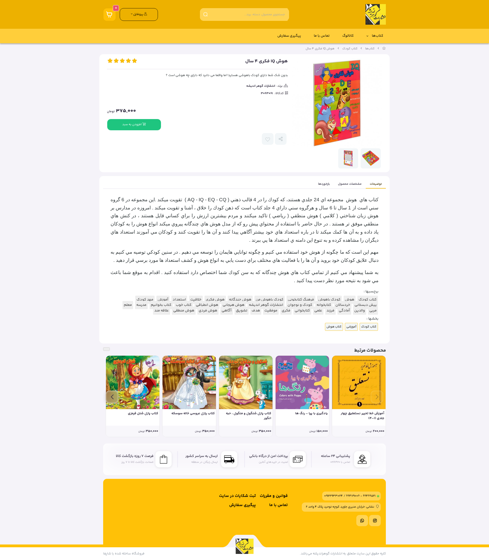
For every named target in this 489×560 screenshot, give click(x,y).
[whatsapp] (362, 520)
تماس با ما (322, 36)
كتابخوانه (324, 305)
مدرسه (141, 305)
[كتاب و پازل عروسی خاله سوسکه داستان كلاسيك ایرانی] (189, 382)
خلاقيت (195, 300)
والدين (359, 310)
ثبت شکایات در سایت (237, 496)
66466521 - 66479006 (360, 496)
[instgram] (375, 520)
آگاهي (227, 310)
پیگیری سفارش (289, 36)
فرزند (330, 310)
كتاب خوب (184, 305)
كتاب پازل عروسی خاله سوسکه (193, 413)
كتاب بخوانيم (161, 305)
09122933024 (333, 496)
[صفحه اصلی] (384, 48)
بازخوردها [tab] (324, 184)
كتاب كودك (350, 48)
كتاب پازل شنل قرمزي (143, 413)
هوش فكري (215, 300)
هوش (349, 300)
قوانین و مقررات (274, 496)
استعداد (179, 300)
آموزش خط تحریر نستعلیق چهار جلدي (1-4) (362, 416)
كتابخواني (302, 310)
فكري (286, 310)
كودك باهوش (329, 300)
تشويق (241, 310)
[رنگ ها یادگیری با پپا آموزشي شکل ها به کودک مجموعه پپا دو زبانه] (302, 382)
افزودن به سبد (132, 124)
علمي (318, 310)
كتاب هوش (334, 326)
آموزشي (351, 326)
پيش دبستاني (366, 305)
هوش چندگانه (240, 300)
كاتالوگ (348, 36)
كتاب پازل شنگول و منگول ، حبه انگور (248, 416)
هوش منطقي (183, 310)
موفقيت (270, 310)
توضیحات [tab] (376, 184)
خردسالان (342, 305)
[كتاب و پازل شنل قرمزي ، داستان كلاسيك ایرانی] (132, 382)
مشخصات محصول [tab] (350, 184)
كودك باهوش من (269, 300)
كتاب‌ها (377, 36)
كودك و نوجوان (300, 305)
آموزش (163, 300)
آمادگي (344, 310)
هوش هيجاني (233, 305)
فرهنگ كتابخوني (301, 300)
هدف (256, 310)
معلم (128, 305)
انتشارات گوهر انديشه (260, 86)
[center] (205, 14)
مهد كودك (145, 300)
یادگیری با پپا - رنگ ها (311, 413)
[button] (377, 397)
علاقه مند (161, 310)
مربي (373, 310)
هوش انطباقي (207, 305)
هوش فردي (208, 310)
